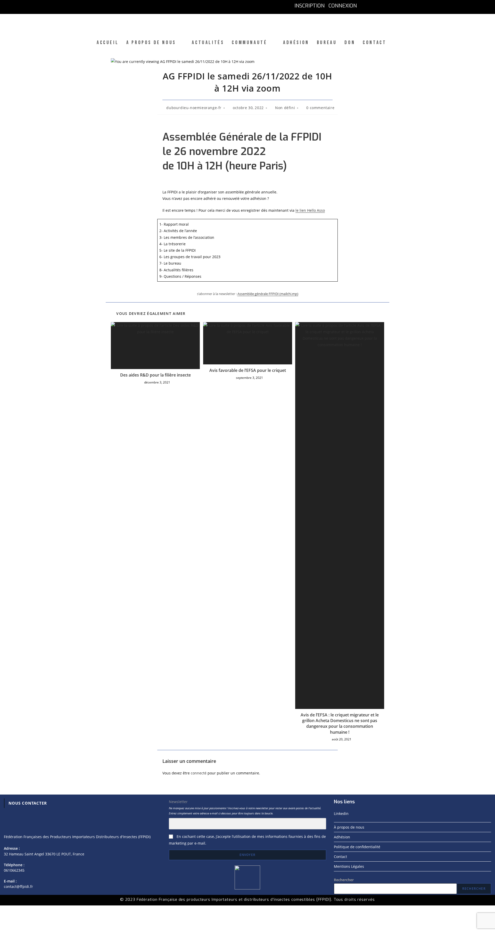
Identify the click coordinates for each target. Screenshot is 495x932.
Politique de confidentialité (357, 846)
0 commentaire (320, 107)
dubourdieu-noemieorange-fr (193, 107)
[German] (387, 5)
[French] (364, 5)
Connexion (342, 5)
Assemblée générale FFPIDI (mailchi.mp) (267, 293)
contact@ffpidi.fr (18, 886)
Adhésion (342, 837)
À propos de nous (349, 827)
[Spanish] (398, 5)
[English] (376, 5)
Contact (340, 856)
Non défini (285, 107)
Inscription (309, 5)
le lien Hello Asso (310, 210)
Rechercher (344, 879)
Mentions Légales (349, 866)
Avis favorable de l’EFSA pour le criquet (247, 370)
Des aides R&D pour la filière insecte (155, 375)
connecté (199, 773)
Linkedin (341, 813)
